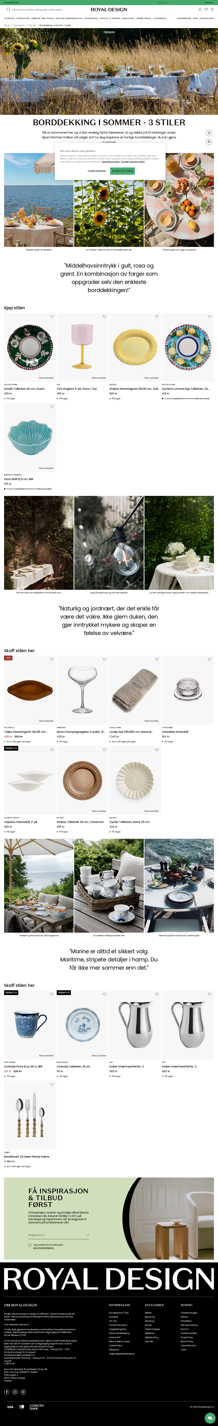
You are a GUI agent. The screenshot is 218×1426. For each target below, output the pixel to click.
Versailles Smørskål (175, 732)
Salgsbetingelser (117, 1329)
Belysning (150, 1317)
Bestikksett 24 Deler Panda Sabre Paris (26, 1156)
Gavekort (113, 1317)
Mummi (185, 1329)
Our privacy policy (111, 161)
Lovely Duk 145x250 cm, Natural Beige (130, 732)
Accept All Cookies (122, 171)
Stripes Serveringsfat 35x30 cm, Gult (133, 389)
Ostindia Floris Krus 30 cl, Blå (23, 1066)
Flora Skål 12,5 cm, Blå (18, 479)
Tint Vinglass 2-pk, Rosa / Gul (77, 389)
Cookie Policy (115, 1346)
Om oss (113, 1321)
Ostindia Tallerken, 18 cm (73, 1066)
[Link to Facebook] (7, 1391)
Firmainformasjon (118, 1325)
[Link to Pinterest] (23, 1391)
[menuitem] (9, 18)
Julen (183, 1350)
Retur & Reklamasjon (119, 1341)
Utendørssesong (189, 1325)
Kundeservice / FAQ (118, 1313)
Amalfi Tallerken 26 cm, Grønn (24, 389)
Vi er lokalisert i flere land (16, 1324)
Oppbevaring (151, 1337)
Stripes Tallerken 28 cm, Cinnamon (80, 822)
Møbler (148, 1313)
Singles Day (187, 1337)
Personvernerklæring (119, 1333)
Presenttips (186, 1321)
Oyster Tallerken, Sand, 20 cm (129, 822)
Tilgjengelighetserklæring (122, 1354)
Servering (149, 1321)
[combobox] (209, 2)
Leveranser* (115, 1337)
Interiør (148, 1325)
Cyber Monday (188, 1346)
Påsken (184, 1317)
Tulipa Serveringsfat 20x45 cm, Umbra (25, 732)
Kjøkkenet (149, 1333)
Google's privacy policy (133, 161)
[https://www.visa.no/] (10, 1407)
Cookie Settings (97, 170)
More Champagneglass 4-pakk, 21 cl (80, 732)
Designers (114, 1350)
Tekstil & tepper (152, 1329)
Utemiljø (149, 1341)
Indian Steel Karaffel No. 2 (126, 1066)
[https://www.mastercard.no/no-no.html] (21, 1407)
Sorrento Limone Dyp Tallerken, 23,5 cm (186, 389)
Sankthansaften (189, 1333)
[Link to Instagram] (15, 1391)
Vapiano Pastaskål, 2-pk (20, 822)
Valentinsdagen (189, 1313)
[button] (209, 2)
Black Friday (187, 1341)
